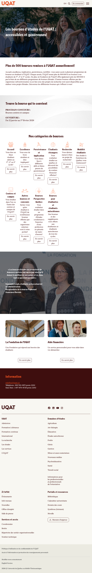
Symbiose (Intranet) (56, 509)
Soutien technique (9, 537)
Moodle (51, 514)
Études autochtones (56, 436)
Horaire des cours (55, 505)
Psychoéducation (54, 462)
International (7, 436)
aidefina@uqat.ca (12, 383)
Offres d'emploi (8, 509)
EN (65, 4)
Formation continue (10, 432)
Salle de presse (7, 514)
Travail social (53, 470)
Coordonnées (7, 524)
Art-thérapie (53, 428)
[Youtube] (57, 407)
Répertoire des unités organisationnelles (18, 533)
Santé (50, 466)
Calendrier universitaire (57, 501)
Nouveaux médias (55, 457)
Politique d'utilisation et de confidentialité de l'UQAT (20, 549)
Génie (50, 445)
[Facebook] (49, 407)
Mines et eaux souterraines (58, 453)
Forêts (50, 440)
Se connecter (78, 4)
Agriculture (52, 423)
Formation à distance (10, 428)
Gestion (51, 449)
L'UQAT (5, 453)
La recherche (7, 440)
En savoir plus (11, 170)
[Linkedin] (53, 407)
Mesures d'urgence (59, 520)
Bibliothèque (53, 497)
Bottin (4, 528)
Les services (6, 449)
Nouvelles (6, 505)
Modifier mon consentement (12, 559)
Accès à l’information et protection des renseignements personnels (25, 552)
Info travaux (6, 501)
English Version (7, 563)
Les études (6, 445)
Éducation (52, 432)
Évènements (7, 497)
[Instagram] (61, 407)
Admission (6, 423)
